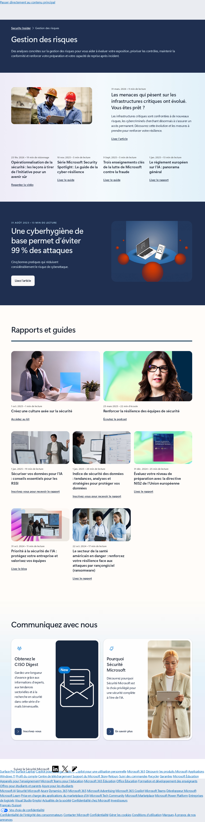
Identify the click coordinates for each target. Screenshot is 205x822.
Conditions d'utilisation (147, 815)
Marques (168, 815)
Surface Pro (7, 771)
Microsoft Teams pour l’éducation (61, 781)
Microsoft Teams (155, 790)
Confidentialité (99, 815)
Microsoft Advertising (101, 790)
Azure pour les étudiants (57, 786)
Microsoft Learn (10, 795)
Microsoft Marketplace (139, 795)
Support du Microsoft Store (90, 776)
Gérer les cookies (120, 815)
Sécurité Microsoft (28, 790)
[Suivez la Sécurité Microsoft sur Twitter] (65, 769)
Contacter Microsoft (76, 815)
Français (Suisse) (10, 805)
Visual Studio (23, 800)
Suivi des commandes (133, 776)
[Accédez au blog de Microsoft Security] (74, 769)
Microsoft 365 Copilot (130, 790)
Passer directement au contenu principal (27, 2)
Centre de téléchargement (55, 776)
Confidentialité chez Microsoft (91, 800)
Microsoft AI (8, 790)
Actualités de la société (56, 800)
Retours (113, 776)
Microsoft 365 (77, 790)
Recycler (153, 776)
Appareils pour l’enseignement (20, 781)
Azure (44, 790)
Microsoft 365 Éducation (100, 781)
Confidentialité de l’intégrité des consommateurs (31, 815)
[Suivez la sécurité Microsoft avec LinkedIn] (55, 769)
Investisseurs (119, 800)
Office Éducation (126, 781)
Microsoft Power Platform (171, 795)
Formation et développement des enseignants (167, 781)
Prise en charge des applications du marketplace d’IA (55, 795)
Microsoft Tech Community (106, 795)
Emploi (36, 800)
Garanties (166, 776)
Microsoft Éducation (186, 776)
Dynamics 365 (58, 790)
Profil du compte (26, 776)
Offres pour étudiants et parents (20, 786)
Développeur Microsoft (181, 790)
